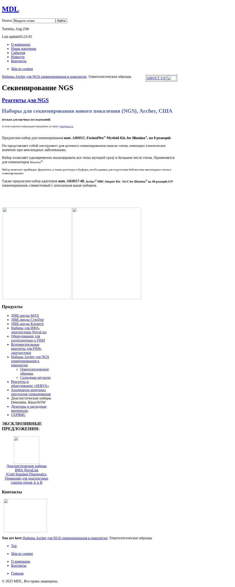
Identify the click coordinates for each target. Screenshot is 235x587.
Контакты (18, 565)
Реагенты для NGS (25, 100)
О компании (20, 561)
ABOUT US (156, 78)
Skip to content (22, 69)
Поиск (7, 20)
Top (14, 546)
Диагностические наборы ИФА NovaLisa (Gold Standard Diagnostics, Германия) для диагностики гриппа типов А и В (26, 474)
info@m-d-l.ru (66, 126)
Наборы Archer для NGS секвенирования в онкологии (44, 77)
